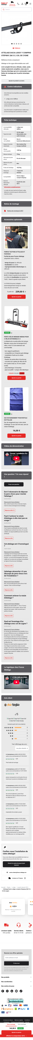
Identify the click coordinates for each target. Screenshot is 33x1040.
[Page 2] (14, 43)
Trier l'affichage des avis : (19, 744)
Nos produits (5, 977)
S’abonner (16, 963)
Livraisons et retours (8, 1020)
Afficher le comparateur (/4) (15, 1036)
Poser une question (13, 484)
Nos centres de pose (7, 986)
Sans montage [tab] (11, 1024)
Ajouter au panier (16, 296)
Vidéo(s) (17, 48)
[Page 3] (16, 43)
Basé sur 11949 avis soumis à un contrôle (13, 910)
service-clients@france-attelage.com (17, 872)
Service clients (18, 930)
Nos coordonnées (6, 981)
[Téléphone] (18, 4)
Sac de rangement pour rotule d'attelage (15, 419)
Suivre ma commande (12, 5)
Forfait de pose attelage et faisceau (14, 253)
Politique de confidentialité (17, 1022)
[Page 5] (21, 43)
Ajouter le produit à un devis (16, 80)
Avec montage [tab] (22, 1024)
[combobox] (16, 9)
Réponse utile (9, 510)
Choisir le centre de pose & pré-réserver (16, 864)
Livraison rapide (6, 930)
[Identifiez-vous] (22, 4)
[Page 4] (18, 43)
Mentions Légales (19, 1020)
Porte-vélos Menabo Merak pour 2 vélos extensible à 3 (16, 338)
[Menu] (30, 4)
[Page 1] (11, 43)
